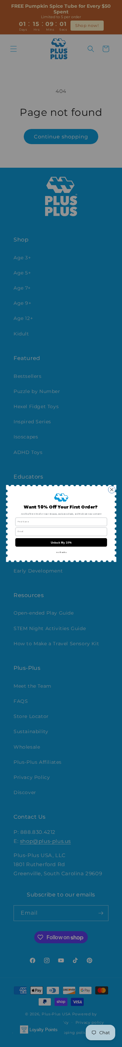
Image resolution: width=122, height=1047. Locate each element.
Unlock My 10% (60, 542)
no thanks (61, 552)
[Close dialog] (111, 489)
